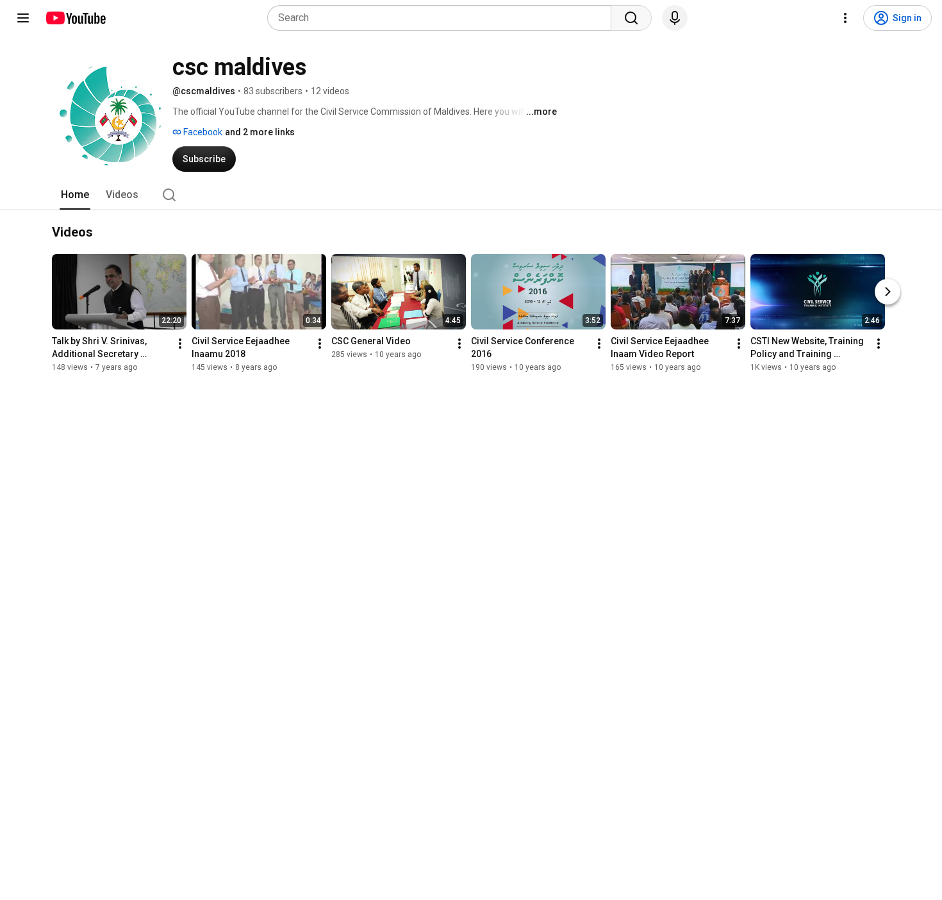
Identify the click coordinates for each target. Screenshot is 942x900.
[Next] (887, 291)
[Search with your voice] (675, 18)
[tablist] (471, 194)
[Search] (631, 18)
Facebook (201, 132)
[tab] (75, 194)
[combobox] (443, 18)
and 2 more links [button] (260, 132)
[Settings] (845, 18)
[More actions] (180, 343)
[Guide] (23, 18)
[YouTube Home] (75, 18)
